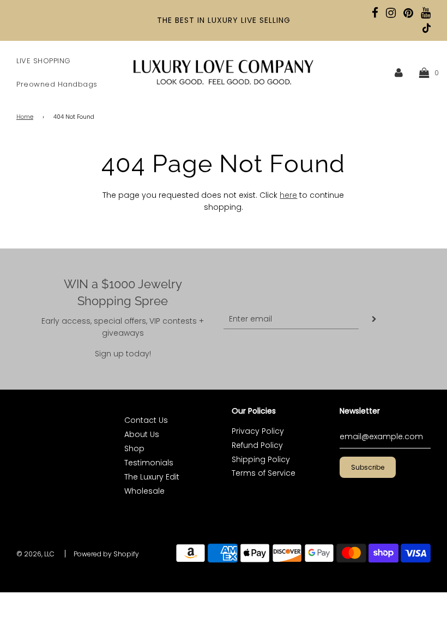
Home (24, 117)
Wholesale (144, 491)
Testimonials (148, 462)
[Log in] (399, 72)
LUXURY (223, 20)
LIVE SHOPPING (43, 61)
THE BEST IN (182, 20)
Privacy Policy (258, 431)
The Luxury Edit (151, 476)
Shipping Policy (261, 459)
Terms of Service (263, 473)
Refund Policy (257, 445)
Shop (134, 448)
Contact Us (146, 420)
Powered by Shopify (106, 554)
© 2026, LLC (35, 554)
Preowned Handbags (57, 84)
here (288, 195)
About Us (141, 434)
